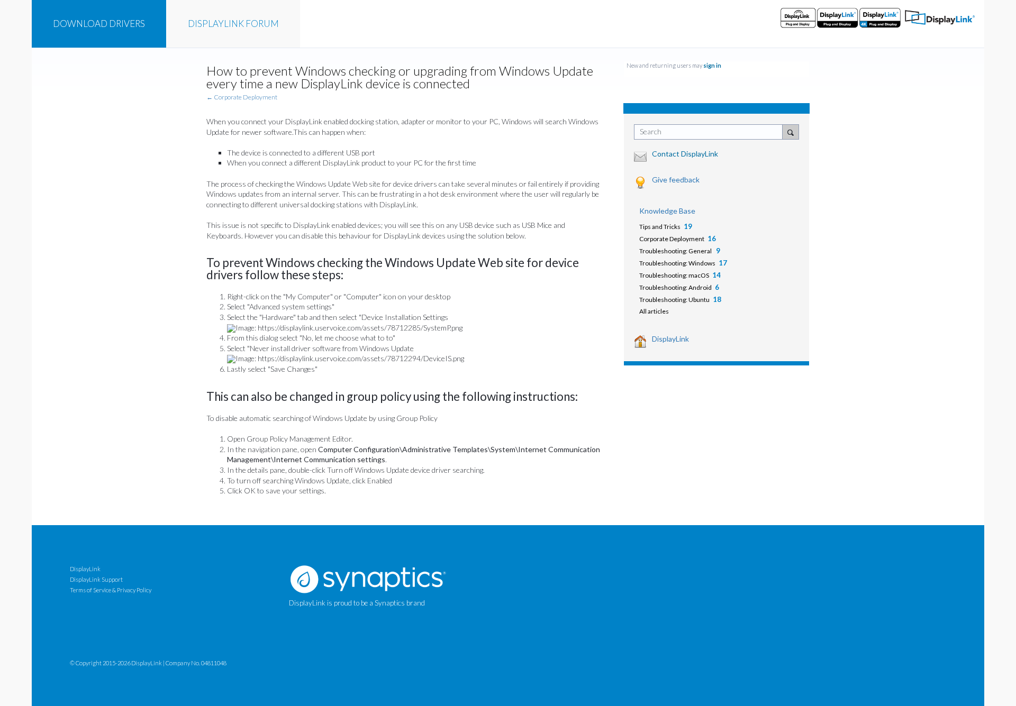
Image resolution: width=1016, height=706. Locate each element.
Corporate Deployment (671, 239)
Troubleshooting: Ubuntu (674, 300)
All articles (654, 311)
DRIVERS (99, 23)
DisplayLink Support (96, 579)
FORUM (233, 23)
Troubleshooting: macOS (674, 275)
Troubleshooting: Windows (677, 263)
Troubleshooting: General (676, 251)
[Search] (790, 131)
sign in (712, 65)
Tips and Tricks (660, 227)
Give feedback (676, 179)
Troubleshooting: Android (675, 287)
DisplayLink (670, 338)
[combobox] (711, 131)
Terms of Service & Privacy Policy (110, 589)
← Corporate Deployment (241, 97)
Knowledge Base (667, 210)
